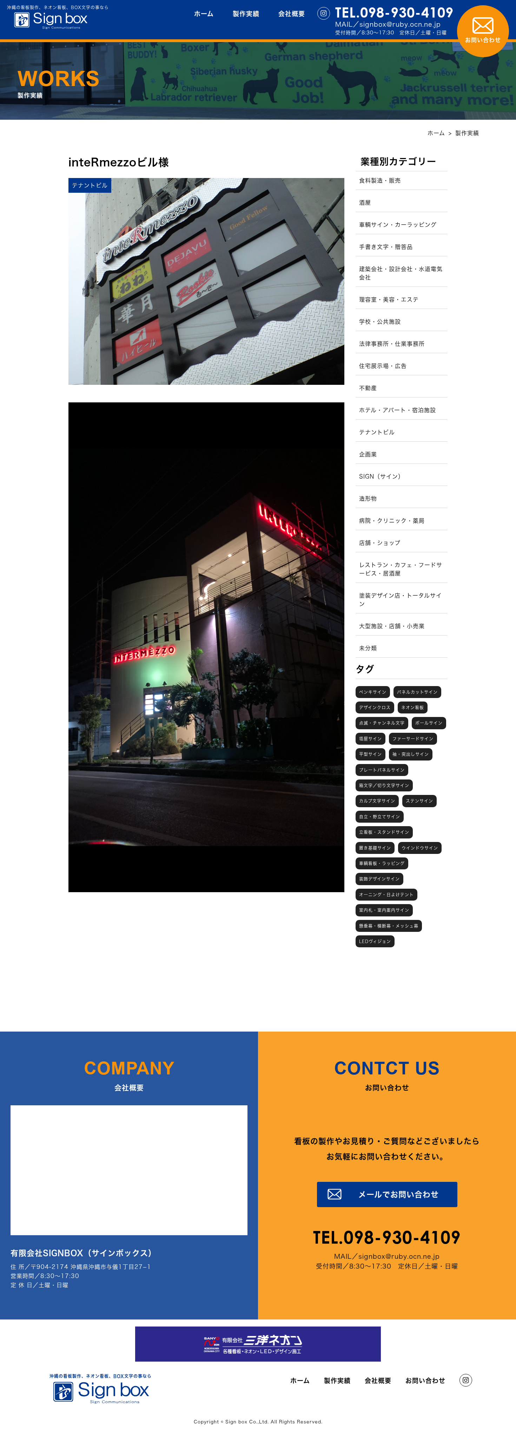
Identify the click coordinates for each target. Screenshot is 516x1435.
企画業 (368, 454)
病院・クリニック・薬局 (392, 521)
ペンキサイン (372, 692)
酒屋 (365, 202)
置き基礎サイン (375, 848)
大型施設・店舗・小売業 (392, 626)
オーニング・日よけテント (386, 895)
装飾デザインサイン (379, 879)
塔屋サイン (370, 739)
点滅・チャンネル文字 (382, 723)
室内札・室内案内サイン (384, 910)
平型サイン (370, 754)
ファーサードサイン (413, 739)
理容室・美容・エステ (389, 299)
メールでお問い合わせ (398, 1194)
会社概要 (291, 14)
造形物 (368, 498)
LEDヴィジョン (375, 941)
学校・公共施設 (380, 321)
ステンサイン (419, 801)
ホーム (204, 14)
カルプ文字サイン (377, 801)
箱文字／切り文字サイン (384, 785)
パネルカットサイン (417, 692)
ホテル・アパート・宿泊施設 (397, 410)
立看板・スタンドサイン (384, 832)
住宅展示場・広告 (383, 366)
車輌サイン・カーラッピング (398, 225)
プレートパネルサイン (382, 770)
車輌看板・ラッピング (382, 863)
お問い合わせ (425, 1380)
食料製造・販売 (380, 180)
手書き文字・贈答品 (386, 247)
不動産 (368, 388)
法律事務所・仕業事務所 (392, 344)
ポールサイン (429, 723)
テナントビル (377, 432)
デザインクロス (375, 707)
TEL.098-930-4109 (394, 12)
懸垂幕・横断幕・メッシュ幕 (388, 926)
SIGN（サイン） (381, 476)
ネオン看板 (412, 707)
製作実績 (246, 14)
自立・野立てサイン (379, 817)
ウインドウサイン (420, 848)
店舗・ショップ (380, 543)
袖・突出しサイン (410, 754)
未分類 (368, 648)
